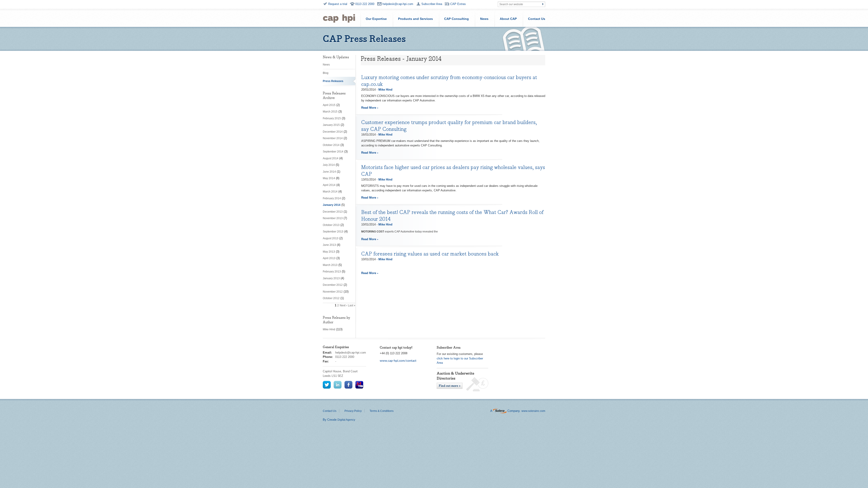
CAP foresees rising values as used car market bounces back (430, 253)
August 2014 (330, 158)
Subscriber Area (431, 4)
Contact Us (536, 19)
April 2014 (329, 185)
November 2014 (333, 138)
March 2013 (330, 265)
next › (343, 305)
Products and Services (415, 19)
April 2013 (329, 258)
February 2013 (332, 271)
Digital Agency (346, 419)
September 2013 (333, 231)
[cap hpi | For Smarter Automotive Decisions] (339, 18)
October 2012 (331, 298)
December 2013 (333, 211)
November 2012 (333, 291)
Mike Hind (329, 329)
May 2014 (329, 178)
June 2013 (329, 244)
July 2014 (329, 165)
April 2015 (329, 105)
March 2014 (330, 191)
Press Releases (333, 81)
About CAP (508, 19)
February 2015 (332, 118)
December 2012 (333, 284)
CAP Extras (458, 4)
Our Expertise (376, 19)
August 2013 (330, 238)
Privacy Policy (353, 411)
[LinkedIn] (338, 384)
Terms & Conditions (382, 411)
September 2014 (333, 151)
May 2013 (329, 251)
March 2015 (330, 111)
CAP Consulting (456, 19)
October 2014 (331, 145)
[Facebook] (348, 384)
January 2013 (331, 278)
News (484, 19)
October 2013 (331, 225)
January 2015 (331, 125)
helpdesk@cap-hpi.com (397, 4)
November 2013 (333, 218)
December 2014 (333, 131)
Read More (368, 107)
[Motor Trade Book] (359, 384)
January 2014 (331, 204)
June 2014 (329, 171)
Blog (325, 73)
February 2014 (332, 198)
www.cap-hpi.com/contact (398, 361)
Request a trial (337, 4)
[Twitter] (327, 384)
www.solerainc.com (533, 411)
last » (351, 305)
